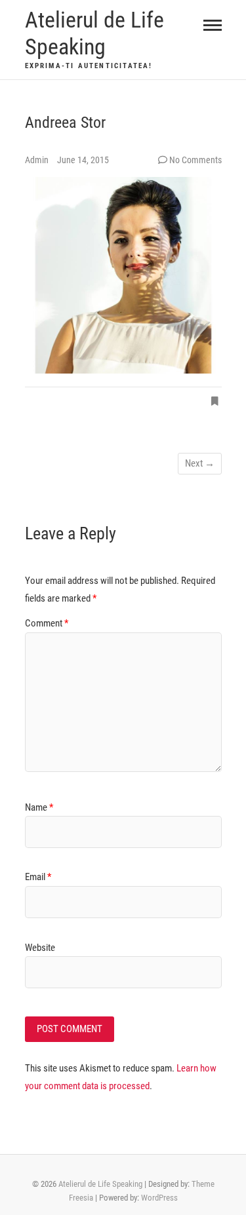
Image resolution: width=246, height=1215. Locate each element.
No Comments (195, 160)
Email (38, 877)
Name (39, 807)
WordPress (159, 1198)
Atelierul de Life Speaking (94, 33)
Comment (46, 623)
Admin (38, 160)
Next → (200, 463)
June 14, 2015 (83, 160)
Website (40, 948)
